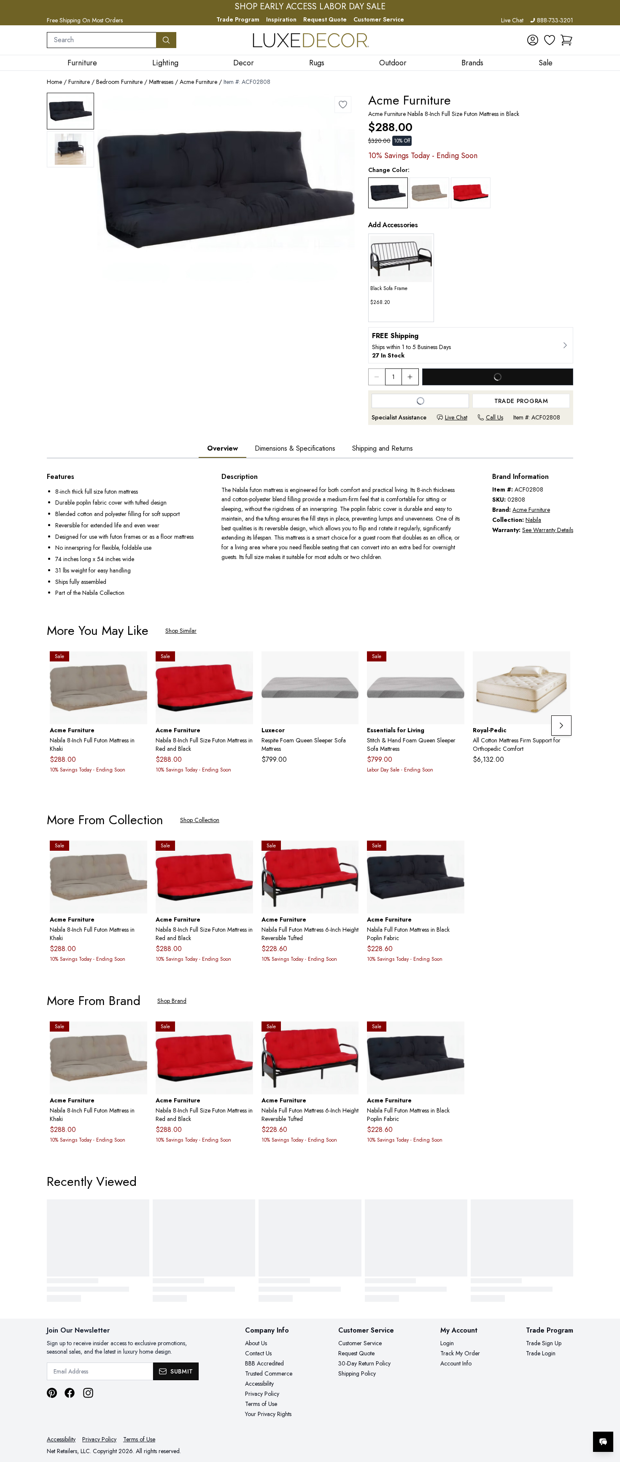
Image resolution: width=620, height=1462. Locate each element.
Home (54, 82)
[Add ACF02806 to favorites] (348, 853)
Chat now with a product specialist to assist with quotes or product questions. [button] (543, 1419)
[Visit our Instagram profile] (88, 1393)
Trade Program (237, 19)
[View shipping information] (471, 345)
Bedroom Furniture (119, 82)
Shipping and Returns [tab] (382, 448)
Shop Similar (181, 630)
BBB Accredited (264, 1363)
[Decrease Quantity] (376, 376)
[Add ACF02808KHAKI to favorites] (137, 664)
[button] (566, 40)
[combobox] (101, 40)
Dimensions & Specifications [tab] (295, 448)
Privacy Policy (262, 1393)
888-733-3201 (555, 20)
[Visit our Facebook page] (69, 1393)
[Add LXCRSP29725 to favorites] (348, 664)
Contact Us (258, 1353)
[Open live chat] (603, 1442)
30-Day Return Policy (364, 1363)
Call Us (494, 417)
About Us (256, 1343)
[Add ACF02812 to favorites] (243, 664)
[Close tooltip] (606, 1416)
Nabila (533, 520)
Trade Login (540, 1353)
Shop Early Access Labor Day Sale (310, 7)
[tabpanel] (310, 536)
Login (447, 1343)
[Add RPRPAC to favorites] (560, 664)
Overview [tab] (222, 448)
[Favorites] (549, 40)
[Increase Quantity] (410, 376)
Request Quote (325, 19)
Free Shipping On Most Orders (85, 20)
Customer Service (378, 19)
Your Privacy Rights (268, 1414)
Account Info (456, 1363)
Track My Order (460, 1353)
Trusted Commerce (268, 1373)
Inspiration (281, 19)
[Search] (166, 40)
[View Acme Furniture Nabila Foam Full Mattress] (70, 111)
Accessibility (259, 1383)
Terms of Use (261, 1404)
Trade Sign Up (543, 1343)
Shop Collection (199, 820)
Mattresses (161, 82)
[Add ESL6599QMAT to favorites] (454, 664)
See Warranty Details (547, 530)
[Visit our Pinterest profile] (52, 1393)
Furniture (79, 82)
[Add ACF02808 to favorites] (342, 104)
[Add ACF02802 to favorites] (454, 853)
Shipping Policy (357, 1373)
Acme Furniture (198, 82)
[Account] (532, 40)
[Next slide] (561, 725)
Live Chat (512, 20)
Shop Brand (171, 1001)
